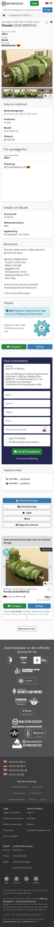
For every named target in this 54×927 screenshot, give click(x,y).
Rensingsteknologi (20, 787)
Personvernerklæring (27, 458)
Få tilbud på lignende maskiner (24, 442)
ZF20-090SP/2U (11, 131)
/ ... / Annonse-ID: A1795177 (18, 15)
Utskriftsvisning (28, 506)
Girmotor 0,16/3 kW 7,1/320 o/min (20, 113)
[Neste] (49, 74)
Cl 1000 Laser (35, 793)
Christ (42, 799)
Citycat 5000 (37, 787)
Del (28, 518)
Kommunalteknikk (17, 799)
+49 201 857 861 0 (17, 766)
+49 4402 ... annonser (19, 478)
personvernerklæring (11, 921)
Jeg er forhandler (17, 438)
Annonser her (28, 628)
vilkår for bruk (27, 921)
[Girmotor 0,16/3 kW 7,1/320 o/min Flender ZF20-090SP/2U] (27, 567)
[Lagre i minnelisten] (47, 22)
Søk (48, 9)
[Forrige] (4, 74)
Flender (7, 122)
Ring (41, 346)
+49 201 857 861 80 (17, 770)
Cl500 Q (32, 799)
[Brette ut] (27, 617)
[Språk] (46, 3)
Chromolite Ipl (19, 793)
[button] (51, 3)
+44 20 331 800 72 (17, 761)
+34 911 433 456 (16, 774)
